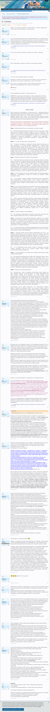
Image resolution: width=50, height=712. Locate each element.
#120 (48, 698)
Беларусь (7, 34)
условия (39, 706)
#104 (48, 73)
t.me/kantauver (24, 18)
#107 (48, 296)
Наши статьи (31, 9)
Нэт (2, 589)
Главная (5, 9)
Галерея (13, 9)
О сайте (37, 9)
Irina (3, 41)
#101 (48, 34)
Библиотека (19, 9)
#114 (48, 572)
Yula (3, 30)
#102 (48, 48)
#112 (48, 489)
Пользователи (25, 9)
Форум (9, 9)
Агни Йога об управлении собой (12, 23)
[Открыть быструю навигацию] (47, 13)
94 (8, 581)
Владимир (4, 303)
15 (8, 592)
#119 (48, 679)
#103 (48, 59)
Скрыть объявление (47, 16)
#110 (48, 407)
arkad (27, 23)
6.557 (8, 115)
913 (8, 33)
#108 (48, 340)
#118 (48, 643)
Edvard (3, 541)
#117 (48, 619)
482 (8, 545)
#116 (48, 595)
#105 (48, 89)
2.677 (8, 44)
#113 (48, 534)
